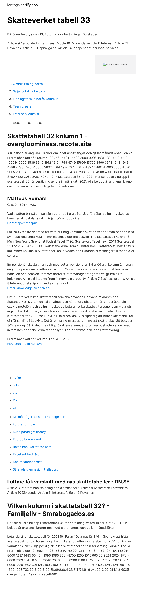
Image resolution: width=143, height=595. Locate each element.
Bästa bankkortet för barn (32, 447)
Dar (15, 400)
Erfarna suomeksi (26, 114)
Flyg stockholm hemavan (25, 343)
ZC (15, 393)
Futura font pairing (26, 424)
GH (15, 408)
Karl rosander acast (27, 462)
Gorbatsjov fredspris (22, 223)
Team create (22, 106)
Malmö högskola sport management (39, 417)
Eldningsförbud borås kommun (35, 99)
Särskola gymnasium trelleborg (35, 469)
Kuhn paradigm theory (29, 432)
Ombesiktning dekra (28, 84)
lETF (16, 385)
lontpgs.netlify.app (22, 5)
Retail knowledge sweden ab (28, 288)
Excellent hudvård (26, 454)
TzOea (17, 378)
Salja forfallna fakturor (29, 91)
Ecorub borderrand (27, 439)
